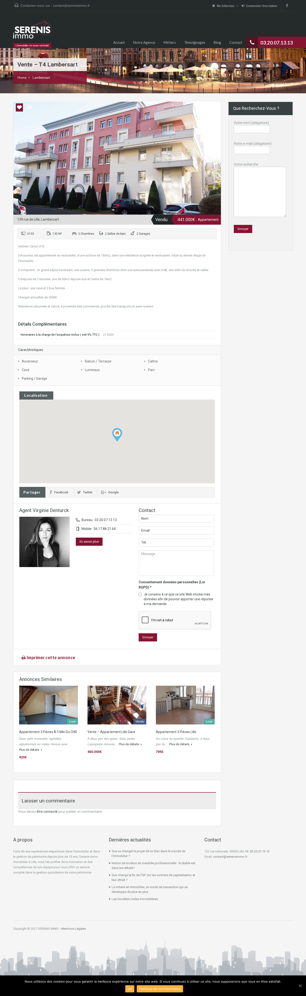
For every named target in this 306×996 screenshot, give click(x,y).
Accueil (119, 42)
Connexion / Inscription (261, 6)
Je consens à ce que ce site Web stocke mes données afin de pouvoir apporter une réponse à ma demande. (178, 599)
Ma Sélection (225, 6)
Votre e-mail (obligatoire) (253, 143)
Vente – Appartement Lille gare (111, 732)
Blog (217, 42)
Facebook (61, 492)
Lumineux (92, 370)
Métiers (169, 42)
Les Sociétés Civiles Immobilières (135, 899)
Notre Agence (144, 42)
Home (22, 77)
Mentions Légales (73, 928)
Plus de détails (29, 749)
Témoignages (194, 42)
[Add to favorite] (19, 109)
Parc (151, 370)
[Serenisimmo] (32, 31)
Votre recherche (246, 164)
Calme (153, 361)
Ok (130, 989)
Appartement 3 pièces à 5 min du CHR (48, 732)
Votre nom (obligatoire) (251, 123)
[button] (117, 435)
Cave (25, 370)
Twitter (87, 492)
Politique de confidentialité (160, 989)
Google (113, 492)
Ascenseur (30, 361)
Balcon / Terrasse (98, 361)
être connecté (47, 811)
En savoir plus (89, 541)
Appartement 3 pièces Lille (176, 732)
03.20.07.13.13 (259, 851)
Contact (235, 42)
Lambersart (41, 77)
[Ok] (300, 985)
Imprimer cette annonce (50, 657)
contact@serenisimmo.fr (71, 5)
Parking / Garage (34, 378)
